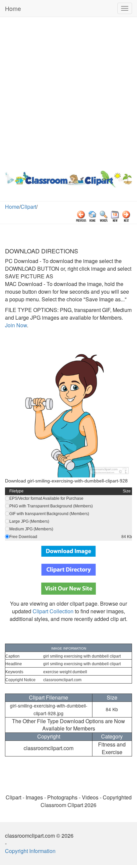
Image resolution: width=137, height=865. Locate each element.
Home (13, 8)
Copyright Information (30, 851)
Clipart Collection (53, 611)
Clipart (28, 206)
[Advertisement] (68, 92)
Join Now (16, 325)
